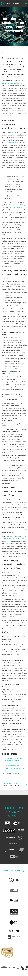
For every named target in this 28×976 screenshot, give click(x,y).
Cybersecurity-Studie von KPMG (17, 207)
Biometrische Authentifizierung (14, 766)
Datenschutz (11, 967)
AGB (4, 969)
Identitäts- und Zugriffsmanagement (12, 83)
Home (4, 773)
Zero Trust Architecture (12, 761)
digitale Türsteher (14, 142)
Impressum (3, 966)
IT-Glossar (18, 967)
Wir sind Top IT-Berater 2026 (13, 758)
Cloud (10, 520)
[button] (25, 3)
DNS (16, 369)
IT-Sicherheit (17, 35)
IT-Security (8, 763)
